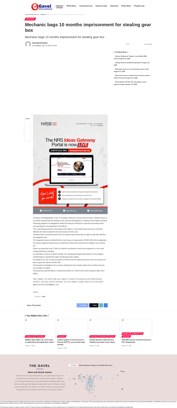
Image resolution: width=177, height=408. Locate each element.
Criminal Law (30, 336)
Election (94, 336)
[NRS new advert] (70, 164)
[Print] (141, 44)
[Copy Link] (138, 44)
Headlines (30, 19)
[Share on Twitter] (134, 44)
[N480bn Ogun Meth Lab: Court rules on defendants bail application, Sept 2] (40, 328)
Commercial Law (137, 333)
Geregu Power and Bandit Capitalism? (128, 62)
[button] (174, 365)
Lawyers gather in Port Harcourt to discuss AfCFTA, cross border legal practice (71, 342)
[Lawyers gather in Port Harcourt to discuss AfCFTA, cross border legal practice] (72, 328)
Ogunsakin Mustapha (39, 43)
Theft (43, 296)
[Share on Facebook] (131, 44)
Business (126, 333)
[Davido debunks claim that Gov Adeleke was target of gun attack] (105, 328)
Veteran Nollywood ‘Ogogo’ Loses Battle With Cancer (95, 365)
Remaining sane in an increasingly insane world (132, 69)
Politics (111, 336)
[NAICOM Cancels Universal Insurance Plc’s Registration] (137, 328)
